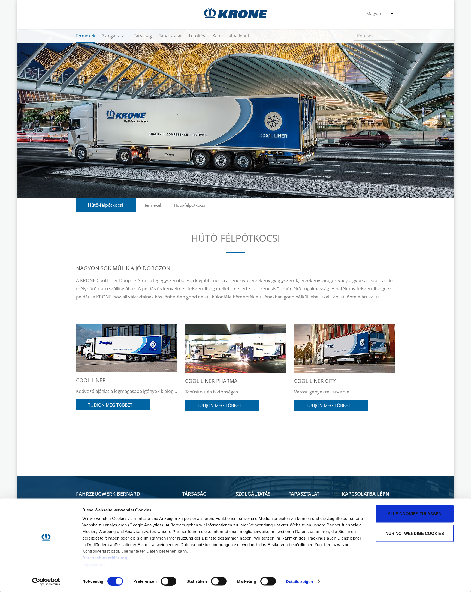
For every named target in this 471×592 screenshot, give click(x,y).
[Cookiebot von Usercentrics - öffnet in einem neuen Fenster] (46, 581)
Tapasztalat (170, 36)
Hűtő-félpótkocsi (189, 205)
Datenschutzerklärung (104, 557)
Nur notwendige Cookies (414, 533)
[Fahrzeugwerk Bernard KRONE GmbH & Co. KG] (235, 13)
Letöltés (197, 36)
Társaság (143, 36)
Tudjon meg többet (111, 405)
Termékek (85, 36)
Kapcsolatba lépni (230, 36)
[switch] (168, 581)
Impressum (93, 564)
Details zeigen (299, 581)
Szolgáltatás (114, 36)
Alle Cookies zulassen (415, 513)
